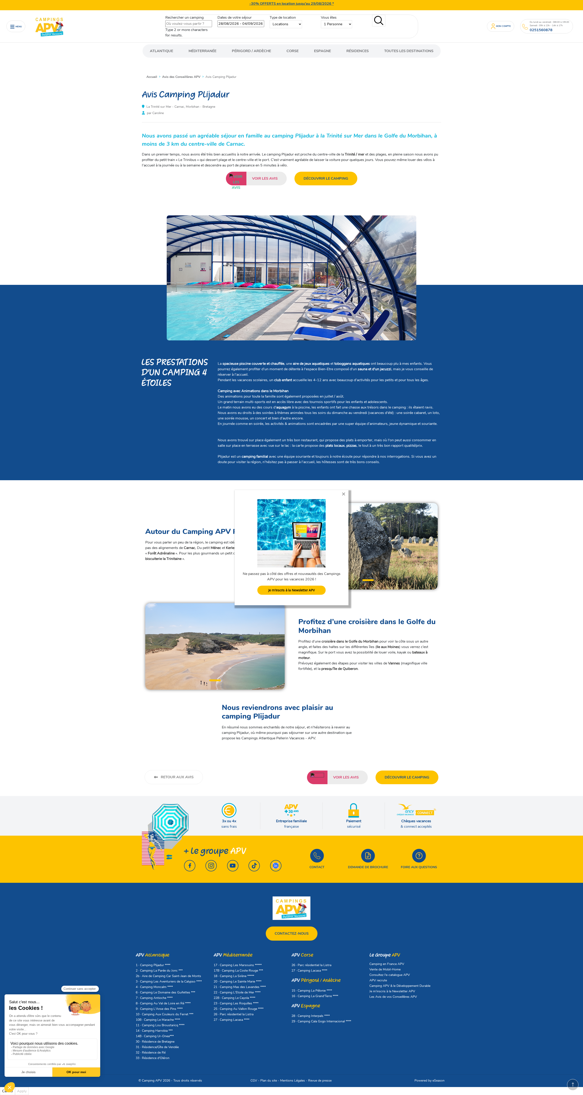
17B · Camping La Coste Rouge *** (238, 970)
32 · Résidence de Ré (151, 1052)
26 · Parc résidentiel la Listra (233, 1014)
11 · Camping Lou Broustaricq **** (160, 1025)
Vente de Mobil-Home (385, 969)
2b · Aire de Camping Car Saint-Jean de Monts (168, 976)
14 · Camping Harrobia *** (154, 1031)
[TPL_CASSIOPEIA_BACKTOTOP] (572, 1084)
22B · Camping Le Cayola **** (234, 998)
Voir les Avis (265, 178)
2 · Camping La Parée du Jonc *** (159, 970)
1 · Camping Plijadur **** (153, 965)
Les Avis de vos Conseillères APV (393, 997)
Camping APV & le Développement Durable (399, 986)
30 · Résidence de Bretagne (155, 1041)
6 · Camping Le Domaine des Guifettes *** (165, 992)
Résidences (357, 51)
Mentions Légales (292, 1080)
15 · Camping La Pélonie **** (312, 990)
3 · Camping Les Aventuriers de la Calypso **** (169, 981)
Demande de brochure (368, 867)
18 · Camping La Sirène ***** (234, 976)
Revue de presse (320, 1080)
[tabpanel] (368, 546)
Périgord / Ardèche (251, 51)
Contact (317, 867)
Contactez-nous (292, 933)
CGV (254, 1080)
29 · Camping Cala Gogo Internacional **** (321, 1021)
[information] (525, 27)
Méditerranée (202, 51)
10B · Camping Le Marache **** (158, 1020)
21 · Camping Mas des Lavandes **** (240, 987)
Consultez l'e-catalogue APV (389, 975)
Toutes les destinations (408, 51)
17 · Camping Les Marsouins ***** (238, 965)
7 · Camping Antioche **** (154, 998)
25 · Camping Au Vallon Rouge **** (238, 1009)
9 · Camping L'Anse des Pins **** (159, 1009)
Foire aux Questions (419, 867)
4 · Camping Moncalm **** (154, 987)
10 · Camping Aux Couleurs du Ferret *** (164, 1014)
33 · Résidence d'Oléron (152, 1058)
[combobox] (188, 23)
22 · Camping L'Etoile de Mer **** (237, 992)
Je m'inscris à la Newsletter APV (392, 991)
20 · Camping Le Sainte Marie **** (237, 981)
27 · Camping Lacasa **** (231, 1020)
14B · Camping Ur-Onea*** (155, 1036)
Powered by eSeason (429, 1080)
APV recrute (378, 980)
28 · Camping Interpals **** (311, 1016)
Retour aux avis (177, 777)
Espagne (322, 51)
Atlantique (161, 51)
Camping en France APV (386, 964)
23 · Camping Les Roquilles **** (236, 1003)
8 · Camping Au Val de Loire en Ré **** (163, 1003)
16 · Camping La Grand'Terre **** (315, 996)
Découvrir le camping (326, 178)
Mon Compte (503, 26)
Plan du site (268, 1080)
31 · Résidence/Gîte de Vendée (157, 1047)
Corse (292, 51)
